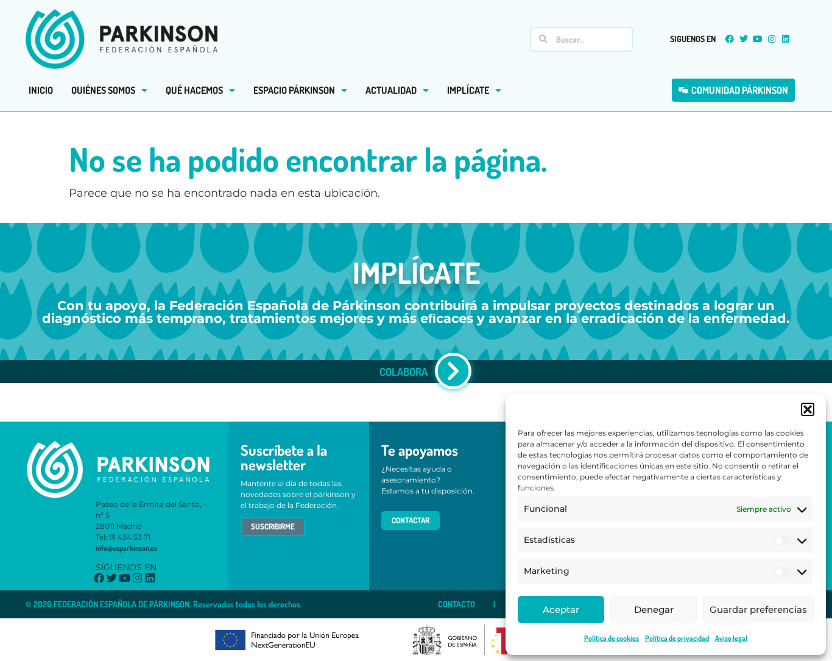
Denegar (654, 609)
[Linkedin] (785, 39)
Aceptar (561, 609)
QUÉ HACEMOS (194, 90)
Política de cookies (611, 638)
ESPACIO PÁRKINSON (294, 90)
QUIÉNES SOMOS (103, 90)
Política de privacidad (677, 638)
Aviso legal (731, 638)
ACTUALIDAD (391, 90)
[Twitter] (743, 39)
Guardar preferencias (758, 609)
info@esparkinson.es (126, 548)
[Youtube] (757, 39)
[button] (808, 409)
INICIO (41, 90)
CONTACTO (456, 604)
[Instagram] (771, 39)
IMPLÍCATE (468, 90)
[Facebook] (729, 39)
